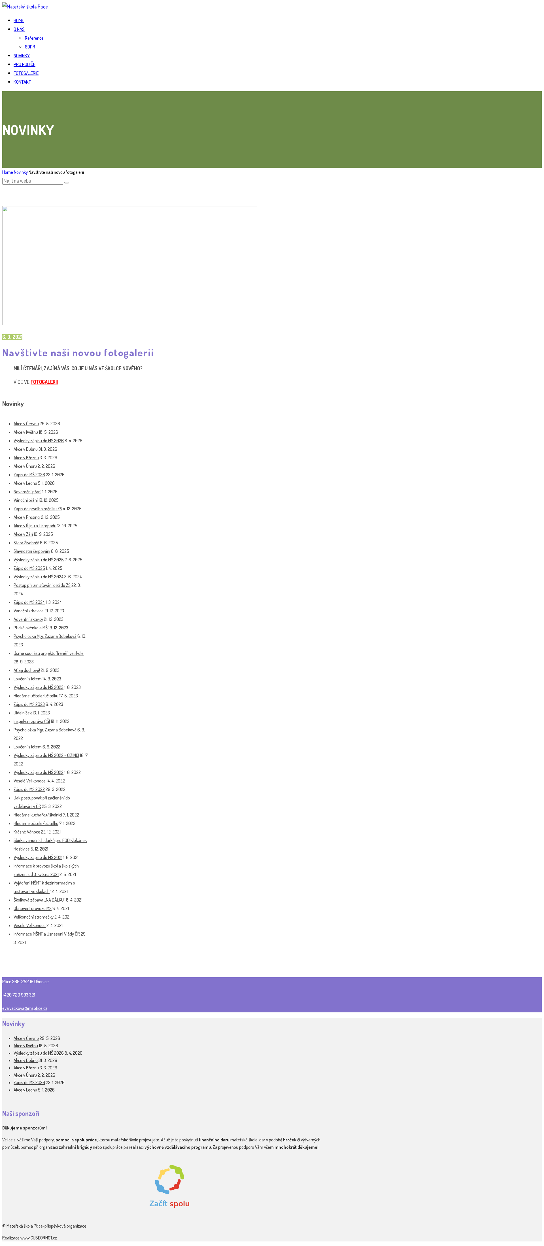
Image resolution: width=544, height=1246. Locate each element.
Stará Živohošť (26, 542)
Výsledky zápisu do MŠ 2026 (39, 440)
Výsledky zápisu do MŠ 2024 (38, 576)
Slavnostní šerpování (32, 551)
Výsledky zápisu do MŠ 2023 (38, 687)
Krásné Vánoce (27, 832)
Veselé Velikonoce (30, 781)
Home (7, 172)
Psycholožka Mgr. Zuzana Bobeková (45, 636)
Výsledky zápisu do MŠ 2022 (38, 772)
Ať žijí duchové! (27, 670)
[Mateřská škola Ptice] (25, 6)
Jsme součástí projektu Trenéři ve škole (49, 653)
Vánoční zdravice (29, 611)
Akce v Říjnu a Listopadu (35, 525)
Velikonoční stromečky (34, 917)
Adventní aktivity (28, 619)
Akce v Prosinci (27, 517)
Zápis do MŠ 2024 (29, 602)
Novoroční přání (27, 491)
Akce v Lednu (25, 483)
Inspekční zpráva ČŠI (32, 721)
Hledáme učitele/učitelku (36, 696)
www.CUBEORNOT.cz (38, 1238)
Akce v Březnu (26, 457)
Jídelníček (23, 713)
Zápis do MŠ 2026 (29, 474)
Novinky (21, 172)
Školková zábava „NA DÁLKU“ (39, 900)
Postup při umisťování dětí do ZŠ (42, 585)
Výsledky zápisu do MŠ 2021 (38, 857)
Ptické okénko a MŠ (31, 628)
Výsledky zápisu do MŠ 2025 (39, 559)
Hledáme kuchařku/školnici (38, 815)
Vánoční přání (26, 500)
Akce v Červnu (26, 423)
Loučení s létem (28, 679)
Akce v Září (23, 534)
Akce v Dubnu (26, 449)
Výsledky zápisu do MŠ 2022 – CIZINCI (46, 755)
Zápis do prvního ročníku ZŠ (38, 508)
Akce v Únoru (25, 466)
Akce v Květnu (26, 432)
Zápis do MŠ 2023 (29, 704)
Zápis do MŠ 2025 (29, 568)
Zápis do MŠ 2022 (29, 789)
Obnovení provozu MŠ (33, 908)
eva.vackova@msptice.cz (24, 1008)
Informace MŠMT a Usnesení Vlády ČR (47, 934)
